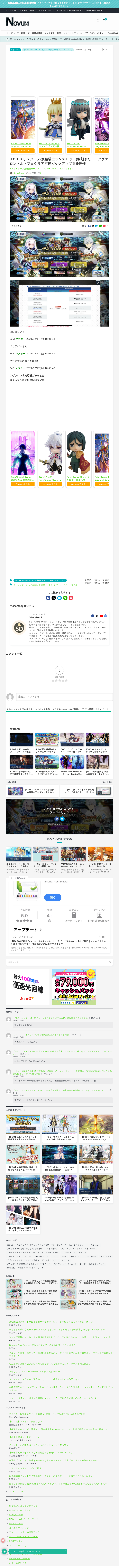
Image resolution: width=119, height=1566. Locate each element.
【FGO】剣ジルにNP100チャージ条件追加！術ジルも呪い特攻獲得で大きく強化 (50, 1018)
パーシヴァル (67, 169)
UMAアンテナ (16, 1523)
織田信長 (11, 1268)
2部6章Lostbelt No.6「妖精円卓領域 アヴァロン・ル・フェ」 (48, 50)
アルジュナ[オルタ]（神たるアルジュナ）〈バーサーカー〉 (32, 1249)
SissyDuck (18, 173)
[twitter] (62, 818)
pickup (10, 1245)
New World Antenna (19, 1558)
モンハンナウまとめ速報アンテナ (25, 1532)
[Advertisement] (59, 73)
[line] (100, 226)
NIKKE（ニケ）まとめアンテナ (24, 1510)
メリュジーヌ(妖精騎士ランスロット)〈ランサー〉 (35, 169)
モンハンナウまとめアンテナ (23, 1536)
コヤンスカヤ (106, 1256)
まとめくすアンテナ (19, 1528)
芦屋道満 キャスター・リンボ (31, 1268)
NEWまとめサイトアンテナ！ (24, 1519)
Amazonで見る (23, 150)
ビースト (46, 1260)
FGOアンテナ (16, 1514)
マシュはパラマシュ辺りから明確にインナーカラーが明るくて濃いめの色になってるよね (53, 1398)
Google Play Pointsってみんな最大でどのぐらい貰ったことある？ (42, 1345)
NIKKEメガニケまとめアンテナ (24, 1506)
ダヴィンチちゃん (14, 1260)
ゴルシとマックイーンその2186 (25, 1468)
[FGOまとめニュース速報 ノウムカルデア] (17, 21)
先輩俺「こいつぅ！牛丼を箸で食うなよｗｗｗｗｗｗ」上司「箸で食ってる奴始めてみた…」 (55, 1460)
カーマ (64, 1256)
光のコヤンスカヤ (96, 1264)
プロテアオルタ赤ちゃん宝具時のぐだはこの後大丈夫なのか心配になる (44, 1379)
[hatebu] (96, 226)
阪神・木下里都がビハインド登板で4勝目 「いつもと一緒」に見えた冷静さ (47, 1414)
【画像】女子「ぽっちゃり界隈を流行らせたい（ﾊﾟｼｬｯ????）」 (41, 1453)
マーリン (66, 1260)
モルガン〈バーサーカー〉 (65, 1264)
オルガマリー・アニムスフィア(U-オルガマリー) (28, 1256)
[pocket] (104, 226)
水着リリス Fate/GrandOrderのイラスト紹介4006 (34, 1371)
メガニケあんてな (18, 1545)
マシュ (56, 1260)
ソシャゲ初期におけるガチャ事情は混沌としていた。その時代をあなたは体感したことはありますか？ (60, 1337)
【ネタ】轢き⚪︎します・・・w (24, 1437)
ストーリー (15, 50)
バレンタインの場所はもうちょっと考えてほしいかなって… (39, 1445)
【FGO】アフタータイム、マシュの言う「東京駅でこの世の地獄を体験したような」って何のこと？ (59, 1090)
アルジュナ (95, 1245)
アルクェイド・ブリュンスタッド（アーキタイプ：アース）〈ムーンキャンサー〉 (52, 1245)
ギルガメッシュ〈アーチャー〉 (83, 1256)
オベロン (82, 1252)
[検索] (109, 962)
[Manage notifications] (3, 1540)
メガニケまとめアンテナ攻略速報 (25, 1554)
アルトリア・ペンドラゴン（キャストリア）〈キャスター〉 (33, 1252)
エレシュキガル (68, 1252)
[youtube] (101, 615)
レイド (83, 1264)
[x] (93, 226)
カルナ (55, 1256)
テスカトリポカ (32, 1260)
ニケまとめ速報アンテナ (21, 1550)
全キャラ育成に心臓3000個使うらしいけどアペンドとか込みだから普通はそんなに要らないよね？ (58, 1329)
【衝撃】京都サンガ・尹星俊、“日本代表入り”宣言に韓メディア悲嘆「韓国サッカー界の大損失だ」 (58, 1429)
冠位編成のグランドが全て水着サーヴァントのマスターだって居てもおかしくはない (51, 1322)
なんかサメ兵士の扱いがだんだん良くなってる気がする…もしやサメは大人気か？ (50, 1364)
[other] (105, 615)
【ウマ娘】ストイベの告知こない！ (26, 1421)
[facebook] (89, 226)
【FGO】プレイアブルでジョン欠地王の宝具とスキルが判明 (41, 1035)
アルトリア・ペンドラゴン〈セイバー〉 (78, 1249)
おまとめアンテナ (18, 1563)
